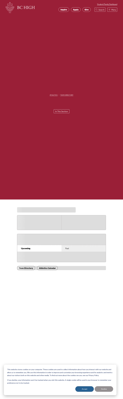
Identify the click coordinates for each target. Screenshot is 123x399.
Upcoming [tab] (25, 248)
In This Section (61, 111)
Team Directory (66, 95)
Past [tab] (67, 248)
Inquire (64, 9)
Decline (104, 389)
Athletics (54, 95)
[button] (100, 10)
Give (87, 9)
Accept (84, 389)
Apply (76, 9)
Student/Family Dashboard (107, 4)
